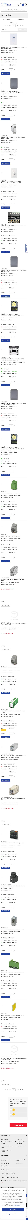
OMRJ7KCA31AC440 (6, 1057)
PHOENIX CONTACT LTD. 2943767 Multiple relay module (12, 711)
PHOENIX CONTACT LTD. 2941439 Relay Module (12, 972)
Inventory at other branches (9, 62)
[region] (13, 1203)
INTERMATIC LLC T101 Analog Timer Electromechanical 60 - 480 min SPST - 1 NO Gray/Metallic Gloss (12, 93)
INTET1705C (4, 268)
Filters (6, 19)
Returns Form (19, 1163)
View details (5, 605)
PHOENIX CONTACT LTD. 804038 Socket (11, 536)
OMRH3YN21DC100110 (6, 797)
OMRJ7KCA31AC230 (6, 622)
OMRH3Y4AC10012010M (7, 754)
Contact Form (5, 1166)
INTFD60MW (4, 180)
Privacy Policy (19, 1139)
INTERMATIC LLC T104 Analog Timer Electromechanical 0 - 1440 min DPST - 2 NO (12, 315)
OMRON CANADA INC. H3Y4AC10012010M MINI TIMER (14, 755)
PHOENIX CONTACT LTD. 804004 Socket (11, 493)
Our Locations (5, 1163)
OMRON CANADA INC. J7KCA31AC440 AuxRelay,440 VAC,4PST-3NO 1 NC (14, 1059)
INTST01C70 (4, 135)
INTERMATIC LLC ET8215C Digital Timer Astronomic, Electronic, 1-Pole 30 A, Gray (13, 226)
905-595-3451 (14, 1177)
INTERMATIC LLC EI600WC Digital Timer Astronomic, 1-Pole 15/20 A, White (13, 48)
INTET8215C (4, 224)
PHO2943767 (4, 709)
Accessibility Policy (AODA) (6, 1150)
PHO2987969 (4, 841)
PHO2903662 (4, 927)
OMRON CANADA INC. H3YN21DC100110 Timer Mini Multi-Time (13, 799)
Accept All (13, 1209)
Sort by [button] (20, 19)
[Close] (24, 1190)
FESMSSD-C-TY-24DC (6, 884)
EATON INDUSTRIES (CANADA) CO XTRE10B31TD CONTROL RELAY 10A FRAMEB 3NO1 (12, 359)
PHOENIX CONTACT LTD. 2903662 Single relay (12, 929)
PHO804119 (4, 666)
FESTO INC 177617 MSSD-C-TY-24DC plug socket (13, 886)
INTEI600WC (4, 46)
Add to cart (5, 73)
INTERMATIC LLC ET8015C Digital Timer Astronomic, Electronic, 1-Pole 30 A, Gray (13, 404)
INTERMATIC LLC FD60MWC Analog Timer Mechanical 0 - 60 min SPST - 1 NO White (11, 182)
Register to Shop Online (20, 1159)
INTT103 (3, 446)
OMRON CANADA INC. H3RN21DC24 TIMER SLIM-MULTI (12, 580)
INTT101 (2, 90)
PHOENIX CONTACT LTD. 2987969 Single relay (12, 843)
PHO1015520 (4, 1014)
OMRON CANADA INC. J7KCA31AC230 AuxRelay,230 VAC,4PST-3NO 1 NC (14, 624)
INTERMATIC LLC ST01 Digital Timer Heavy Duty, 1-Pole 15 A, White (13, 138)
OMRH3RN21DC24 (5, 578)
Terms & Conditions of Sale (7, 1142)
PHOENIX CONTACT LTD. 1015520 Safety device (12, 1015)
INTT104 (3, 313)
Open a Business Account (6, 1159)
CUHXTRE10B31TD (5, 357)
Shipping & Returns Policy (7, 1146)
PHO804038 (4, 534)
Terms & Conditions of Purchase (21, 1142)
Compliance (4, 1139)
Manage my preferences (13, 1214)
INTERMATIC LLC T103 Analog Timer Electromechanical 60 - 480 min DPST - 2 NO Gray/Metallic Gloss (12, 449)
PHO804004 (4, 491)
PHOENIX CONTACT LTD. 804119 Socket (10, 668)
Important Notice (20, 1146)
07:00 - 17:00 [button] (23, 3)
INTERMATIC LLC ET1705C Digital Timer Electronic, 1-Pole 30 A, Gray (13, 270)
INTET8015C (4, 402)
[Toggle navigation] (2, 4)
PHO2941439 (4, 970)
